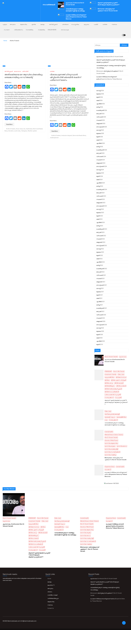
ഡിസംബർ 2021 (101, 275)
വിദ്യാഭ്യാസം (18, 29)
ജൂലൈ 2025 (100, 133)
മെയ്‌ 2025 (99, 140)
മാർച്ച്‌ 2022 (99, 265)
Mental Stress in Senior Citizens (114, 434)
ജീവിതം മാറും (109, 383)
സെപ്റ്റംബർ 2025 (101, 127)
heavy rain (22, 128)
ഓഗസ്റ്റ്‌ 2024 (100, 169)
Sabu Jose (121, 374)
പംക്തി (96, 24)
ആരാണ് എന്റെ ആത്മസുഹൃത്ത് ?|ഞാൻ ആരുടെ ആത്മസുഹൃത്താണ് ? (110, 61)
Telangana (24, 131)
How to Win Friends (119, 371)
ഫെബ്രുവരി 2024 (101, 189)
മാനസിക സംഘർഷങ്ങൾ (112, 452)
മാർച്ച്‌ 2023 (99, 225)
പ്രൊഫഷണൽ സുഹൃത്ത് (113, 394)
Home (49, 578)
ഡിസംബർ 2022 (101, 235)
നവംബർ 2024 (100, 160)
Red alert (10, 131)
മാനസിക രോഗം (122, 446)
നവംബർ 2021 (100, 278)
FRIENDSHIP (108, 371)
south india (17, 131)
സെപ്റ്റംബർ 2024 (101, 166)
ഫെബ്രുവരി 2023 (101, 229)
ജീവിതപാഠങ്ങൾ (121, 386)
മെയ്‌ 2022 (99, 258)
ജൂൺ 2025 (99, 136)
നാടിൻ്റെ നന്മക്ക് (52, 595)
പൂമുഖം (5, 24)
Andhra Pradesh (10, 128)
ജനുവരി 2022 (100, 272)
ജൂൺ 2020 (99, 334)
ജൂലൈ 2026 (100, 94)
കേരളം (42, 24)
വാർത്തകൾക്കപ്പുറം (53, 598)
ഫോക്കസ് (108, 469)
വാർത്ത (105, 24)
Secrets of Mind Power (111, 440)
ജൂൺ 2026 (99, 97)
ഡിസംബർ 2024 (101, 156)
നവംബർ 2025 (100, 120)
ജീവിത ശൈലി (119, 383)
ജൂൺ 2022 (99, 255)
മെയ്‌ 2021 (99, 298)
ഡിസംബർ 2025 (101, 117)
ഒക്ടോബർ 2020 (100, 321)
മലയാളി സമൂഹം (110, 417)
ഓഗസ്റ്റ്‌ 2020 (100, 328)
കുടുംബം (86, 24)
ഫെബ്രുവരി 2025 (101, 150)
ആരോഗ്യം (23, 24)
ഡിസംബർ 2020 (101, 314)
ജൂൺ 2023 (99, 216)
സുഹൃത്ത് (118, 397)
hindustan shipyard (66, 135)
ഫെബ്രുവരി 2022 (101, 268)
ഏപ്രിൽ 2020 (100, 341)
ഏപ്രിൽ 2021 (100, 301)
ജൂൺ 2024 (99, 176)
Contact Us (50, 608)
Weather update (32, 131)
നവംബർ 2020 (100, 318)
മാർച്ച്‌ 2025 (99, 146)
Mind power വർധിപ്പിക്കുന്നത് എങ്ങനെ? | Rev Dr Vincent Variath (109, 72)
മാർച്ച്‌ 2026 (99, 107)
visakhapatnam (54, 137)
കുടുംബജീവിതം (109, 377)
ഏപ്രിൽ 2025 (100, 143)
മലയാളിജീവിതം (121, 417)
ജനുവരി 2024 (100, 192)
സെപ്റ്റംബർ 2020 (101, 324)
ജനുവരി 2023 (100, 232)
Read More (9, 124)
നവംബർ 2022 (100, 239)
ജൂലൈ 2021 (100, 291)
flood (17, 128)
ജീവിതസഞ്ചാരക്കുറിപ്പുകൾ (113, 389)
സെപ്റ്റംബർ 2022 (101, 245)
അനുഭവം (13, 24)
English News (52, 29)
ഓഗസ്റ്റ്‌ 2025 (100, 130)
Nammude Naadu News (79, 135)
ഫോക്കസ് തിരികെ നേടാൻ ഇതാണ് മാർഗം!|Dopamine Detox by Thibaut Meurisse (76, 17)
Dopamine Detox (109, 466)
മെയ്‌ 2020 (99, 338)
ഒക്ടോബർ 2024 (100, 163)
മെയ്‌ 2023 (99, 219)
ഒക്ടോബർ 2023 (100, 202)
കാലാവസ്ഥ (17, 71)
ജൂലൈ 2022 (100, 252)
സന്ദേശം (114, 24)
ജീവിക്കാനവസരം (121, 377)
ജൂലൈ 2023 (100, 212)
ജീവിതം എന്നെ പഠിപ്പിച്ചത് (118, 380)
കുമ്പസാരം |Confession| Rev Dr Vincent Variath (109, 56)
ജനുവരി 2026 (100, 113)
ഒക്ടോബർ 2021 (100, 282)
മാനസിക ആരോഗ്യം (111, 443)
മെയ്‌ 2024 (99, 179)
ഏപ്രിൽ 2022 (100, 262)
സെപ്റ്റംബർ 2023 (101, 206)
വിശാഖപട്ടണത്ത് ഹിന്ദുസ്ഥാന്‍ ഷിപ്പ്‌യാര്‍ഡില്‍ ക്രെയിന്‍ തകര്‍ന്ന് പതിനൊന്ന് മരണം (65, 77)
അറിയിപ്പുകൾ (53, 24)
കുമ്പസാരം (122, 356)
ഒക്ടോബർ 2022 (100, 242)
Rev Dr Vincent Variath (111, 356)
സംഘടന (7, 29)
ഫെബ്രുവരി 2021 (101, 308)
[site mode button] (124, 35)
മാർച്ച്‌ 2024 (99, 186)
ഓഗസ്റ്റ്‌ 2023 (100, 209)
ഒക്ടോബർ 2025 (100, 123)
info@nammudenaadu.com (28, 621)
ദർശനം (49, 591)
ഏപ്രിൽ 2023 (100, 222)
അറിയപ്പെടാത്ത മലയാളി (112, 414)
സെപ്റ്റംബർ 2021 (101, 285)
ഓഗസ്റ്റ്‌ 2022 (100, 249)
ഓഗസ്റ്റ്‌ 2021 (100, 288)
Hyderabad (29, 128)
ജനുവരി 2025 (100, 153)
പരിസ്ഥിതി (25, 71)
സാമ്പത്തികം (29, 29)
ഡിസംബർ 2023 (101, 196)
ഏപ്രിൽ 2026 (100, 103)
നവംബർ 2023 (100, 199)
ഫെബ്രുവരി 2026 (101, 110)
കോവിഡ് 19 (51, 585)
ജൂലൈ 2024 (100, 173)
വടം (106, 420)
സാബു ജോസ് (109, 397)
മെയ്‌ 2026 (99, 100)
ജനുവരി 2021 (100, 311)
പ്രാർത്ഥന (65, 24)
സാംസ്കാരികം (75, 24)
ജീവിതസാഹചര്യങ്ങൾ (112, 391)
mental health (109, 431)
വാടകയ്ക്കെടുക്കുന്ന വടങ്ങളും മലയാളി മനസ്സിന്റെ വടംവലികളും (110, 67)
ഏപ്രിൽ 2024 (100, 183)
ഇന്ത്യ (34, 24)
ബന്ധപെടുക (65, 29)
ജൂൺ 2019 (99, 344)
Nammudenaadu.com (14, 621)
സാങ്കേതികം (41, 29)
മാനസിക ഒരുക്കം (110, 446)
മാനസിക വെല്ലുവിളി (111, 449)
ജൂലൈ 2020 (100, 331)
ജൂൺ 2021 (99, 295)
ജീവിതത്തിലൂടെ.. (110, 386)
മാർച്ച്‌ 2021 (99, 305)
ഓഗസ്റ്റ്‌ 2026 (100, 90)
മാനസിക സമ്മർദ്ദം (110, 455)
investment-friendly (110, 374)
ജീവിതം (107, 380)
